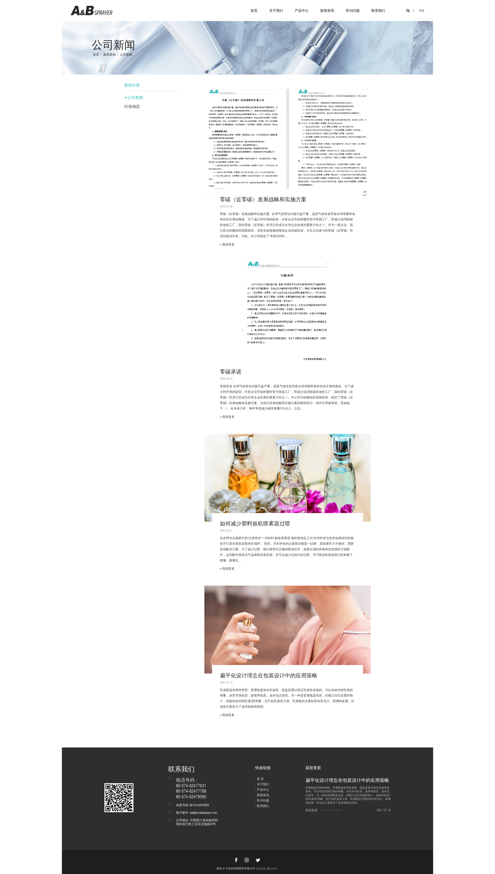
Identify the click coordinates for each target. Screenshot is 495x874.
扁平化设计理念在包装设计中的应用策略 (268, 675)
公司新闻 (135, 97)
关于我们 (276, 10)
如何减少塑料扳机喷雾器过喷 (255, 523)
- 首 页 (259, 779)
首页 (254, 10)
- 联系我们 (262, 806)
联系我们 (378, 10)
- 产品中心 (262, 790)
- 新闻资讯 (262, 795)
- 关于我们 (262, 784)
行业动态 (132, 106)
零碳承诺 (231, 371)
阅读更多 (312, 810)
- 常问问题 (262, 800)
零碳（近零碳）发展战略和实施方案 (263, 199)
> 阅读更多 (227, 244)
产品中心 (302, 10)
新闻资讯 (327, 10)
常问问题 (353, 10)
